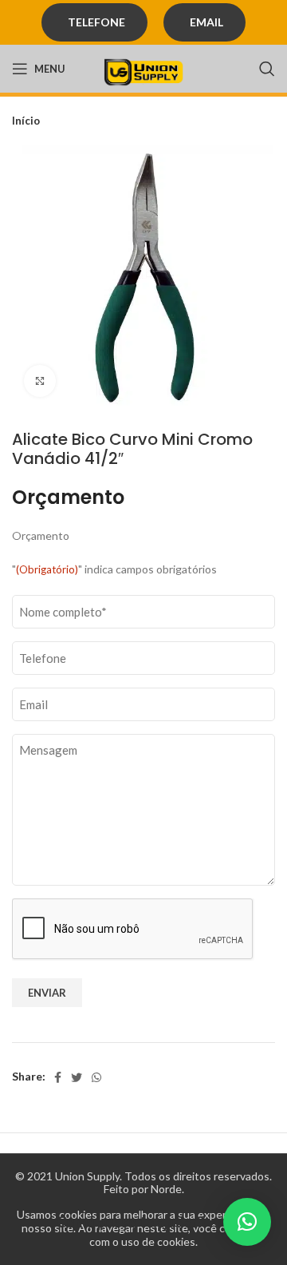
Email (206, 22)
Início (26, 120)
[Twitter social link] (76, 1077)
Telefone (96, 22)
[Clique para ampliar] (40, 381)
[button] (247, 1222)
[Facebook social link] (57, 1077)
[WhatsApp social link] (96, 1077)
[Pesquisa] (267, 69)
